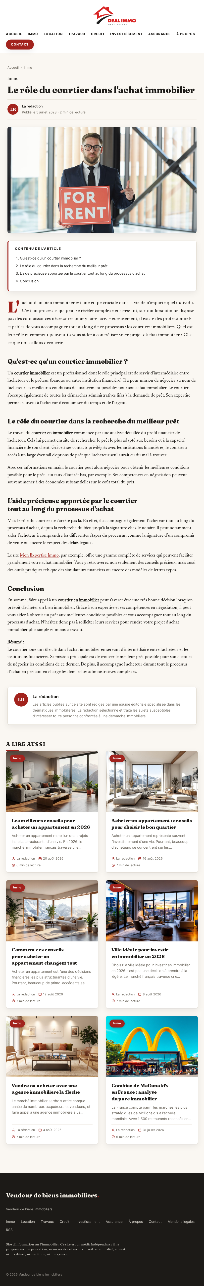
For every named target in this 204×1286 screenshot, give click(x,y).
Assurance (159, 34)
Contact (20, 44)
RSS (9, 1230)
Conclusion (29, 281)
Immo (33, 34)
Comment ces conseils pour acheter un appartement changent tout (44, 956)
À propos (185, 34)
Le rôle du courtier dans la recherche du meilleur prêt (63, 266)
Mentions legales (181, 1222)
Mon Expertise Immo (39, 555)
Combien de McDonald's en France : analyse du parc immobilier (139, 1091)
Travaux (77, 34)
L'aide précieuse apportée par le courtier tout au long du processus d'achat (82, 273)
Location (53, 34)
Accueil (14, 34)
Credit (98, 34)
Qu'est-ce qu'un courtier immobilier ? (50, 258)
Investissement (126, 34)
